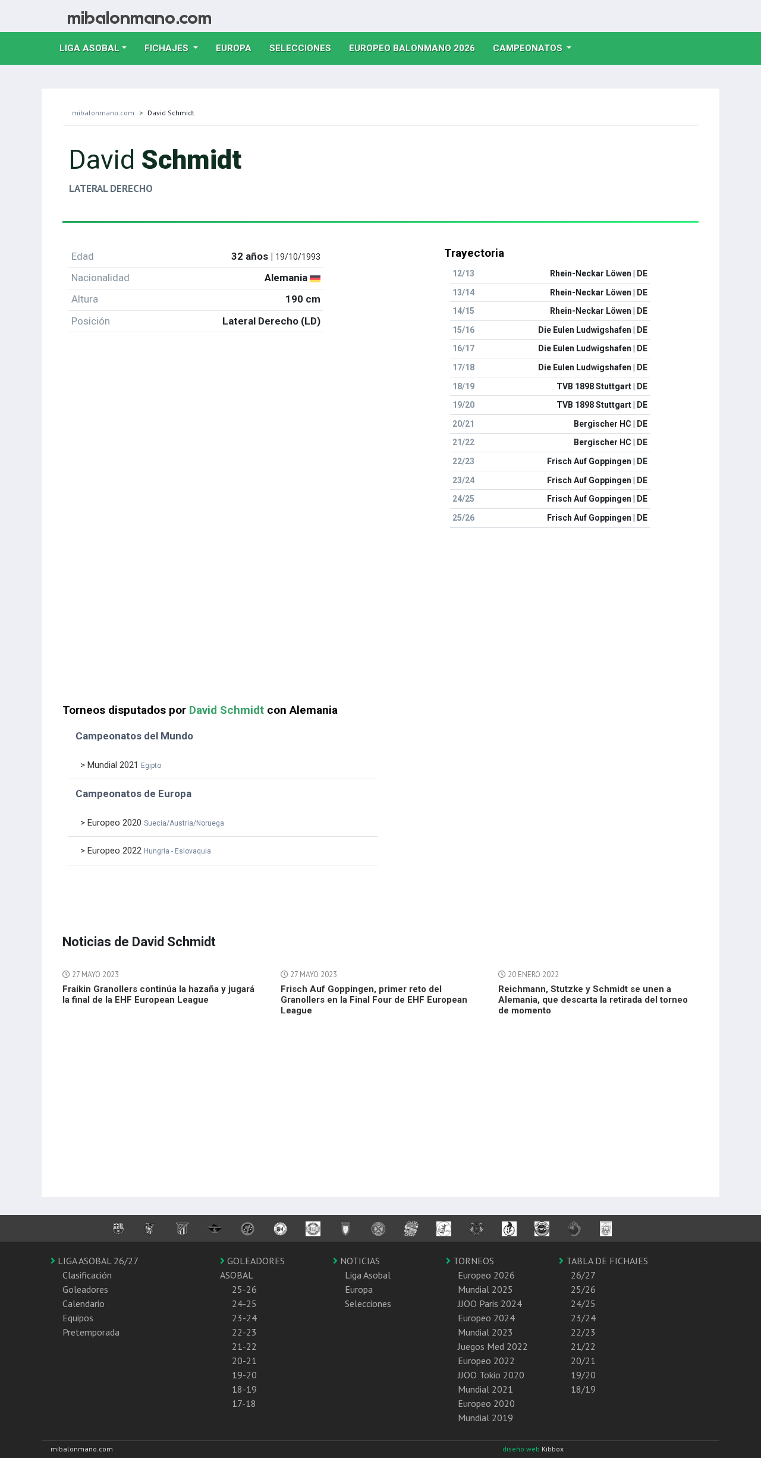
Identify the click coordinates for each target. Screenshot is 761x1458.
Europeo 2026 (486, 1275)
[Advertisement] (380, 620)
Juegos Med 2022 (493, 1346)
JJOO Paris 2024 (490, 1303)
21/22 (583, 1346)
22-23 (244, 1332)
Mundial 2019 (485, 1418)
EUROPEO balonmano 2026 (416, 47)
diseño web (522, 1448)
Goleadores (85, 1289)
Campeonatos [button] (529, 48)
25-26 (244, 1289)
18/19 (583, 1389)
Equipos (77, 1318)
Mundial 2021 (485, 1389)
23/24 (583, 1318)
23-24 (244, 1318)
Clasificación (87, 1275)
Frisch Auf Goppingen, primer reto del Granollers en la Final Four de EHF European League (374, 1000)
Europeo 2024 (486, 1318)
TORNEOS (472, 1261)
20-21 (244, 1360)
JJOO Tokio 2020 (491, 1375)
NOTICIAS (359, 1261)
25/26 (583, 1289)
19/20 (583, 1375)
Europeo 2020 (486, 1403)
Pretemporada (91, 1332)
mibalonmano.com (103, 112)
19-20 (244, 1375)
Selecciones (304, 47)
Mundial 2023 (485, 1332)
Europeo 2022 (486, 1360)
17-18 (244, 1403)
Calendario (83, 1303)
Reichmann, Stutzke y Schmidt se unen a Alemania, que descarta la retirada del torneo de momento (593, 1000)
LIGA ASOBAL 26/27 (97, 1261)
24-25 (244, 1303)
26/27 (583, 1275)
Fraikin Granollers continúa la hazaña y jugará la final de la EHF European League (158, 994)
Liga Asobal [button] (89, 48)
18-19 (244, 1389)
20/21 (583, 1360)
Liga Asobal (368, 1275)
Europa (238, 47)
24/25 (583, 1303)
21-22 (244, 1346)
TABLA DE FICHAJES (606, 1261)
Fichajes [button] (167, 48)
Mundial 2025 (485, 1289)
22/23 (583, 1332)
